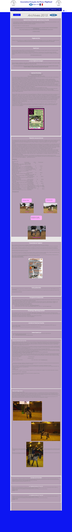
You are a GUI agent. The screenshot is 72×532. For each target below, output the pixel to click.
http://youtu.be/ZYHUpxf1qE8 (20, 334)
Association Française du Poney (32, 2)
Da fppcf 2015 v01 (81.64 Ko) (17, 291)
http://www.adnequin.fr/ (34, 305)
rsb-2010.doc (24, 371)
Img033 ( (13, 489)
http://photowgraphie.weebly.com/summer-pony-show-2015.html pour (33, 90)
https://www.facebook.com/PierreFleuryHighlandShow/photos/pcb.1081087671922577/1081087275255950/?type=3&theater (36, 28)
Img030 (13, 490)
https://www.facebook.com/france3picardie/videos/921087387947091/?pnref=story (36, 29)
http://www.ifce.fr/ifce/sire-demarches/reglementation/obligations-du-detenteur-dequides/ (36, 41)
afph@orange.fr (15, 374)
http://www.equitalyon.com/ (36, 55)
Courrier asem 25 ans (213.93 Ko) (17, 256)
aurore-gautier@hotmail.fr (23, 255)
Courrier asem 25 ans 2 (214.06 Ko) (18, 257)
